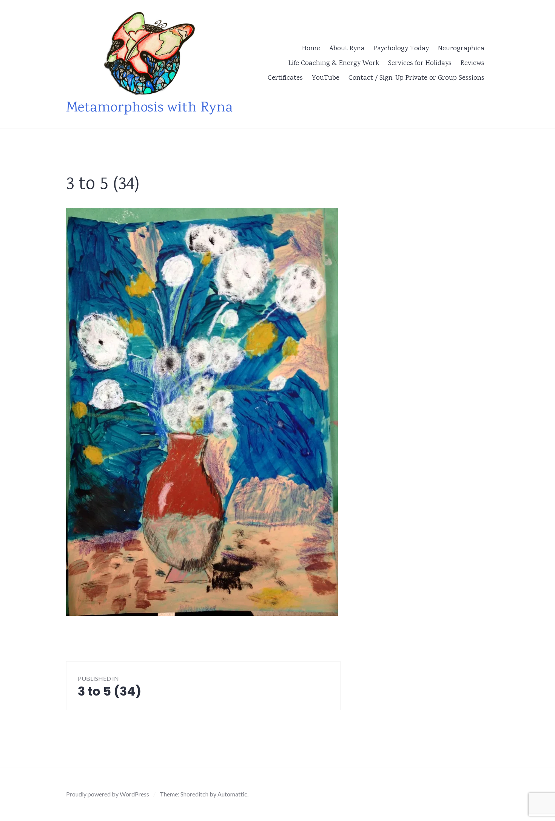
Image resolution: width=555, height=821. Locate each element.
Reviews (472, 63)
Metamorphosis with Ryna (149, 108)
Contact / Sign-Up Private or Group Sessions (416, 78)
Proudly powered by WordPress (107, 794)
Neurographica (461, 49)
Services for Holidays (420, 63)
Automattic (232, 794)
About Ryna (347, 49)
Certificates (285, 78)
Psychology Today (401, 49)
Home (311, 49)
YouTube (325, 78)
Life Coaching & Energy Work (333, 63)
